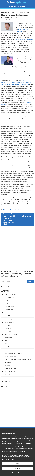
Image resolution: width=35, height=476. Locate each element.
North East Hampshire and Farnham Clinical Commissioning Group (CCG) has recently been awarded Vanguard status (16, 82)
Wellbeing (7, 381)
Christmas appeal (9, 306)
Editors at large (9, 319)
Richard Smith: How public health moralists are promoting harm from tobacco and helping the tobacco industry (9, 219)
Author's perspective (10, 294)
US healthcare (8, 375)
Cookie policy (29, 450)
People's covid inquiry (11, 356)
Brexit (6, 300)
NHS (6, 344)
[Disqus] (17, 249)
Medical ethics (9, 337)
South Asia (8, 362)
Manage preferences (17, 473)
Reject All (17, 468)
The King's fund (21, 209)
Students (7, 365)
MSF (6, 341)
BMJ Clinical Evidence (10, 297)
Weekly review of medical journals (14, 378)
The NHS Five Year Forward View (24, 39)
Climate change (9, 309)
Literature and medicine (11, 334)
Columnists (8, 313)
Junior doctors (9, 331)
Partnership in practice (11, 350)
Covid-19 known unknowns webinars (15, 316)
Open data (7, 347)
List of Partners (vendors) (8, 459)
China (6, 303)
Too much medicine (10, 368)
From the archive (9, 322)
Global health (8, 325)
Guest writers (8, 328)
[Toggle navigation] (3, 2)
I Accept (17, 463)
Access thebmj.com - (14, 7)
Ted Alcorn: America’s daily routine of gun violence (26, 216)
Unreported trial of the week (12, 372)
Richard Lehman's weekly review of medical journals (19, 359)
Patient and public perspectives (10, 209)
